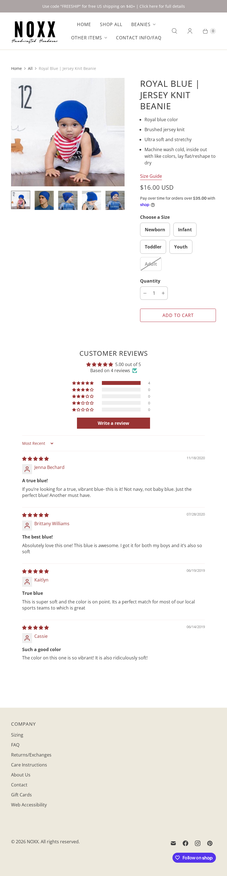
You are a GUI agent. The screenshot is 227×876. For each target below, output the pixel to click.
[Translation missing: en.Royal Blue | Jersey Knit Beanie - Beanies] (20, 200)
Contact (19, 785)
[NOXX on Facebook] (185, 843)
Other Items (86, 38)
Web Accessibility (29, 805)
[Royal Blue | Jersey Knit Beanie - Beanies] (68, 132)
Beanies (141, 24)
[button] (83, 383)
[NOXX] (34, 31)
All (30, 68)
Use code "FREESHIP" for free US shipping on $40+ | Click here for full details (113, 6)
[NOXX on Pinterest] (210, 843)
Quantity (150, 281)
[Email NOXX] (173, 843)
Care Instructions (29, 765)
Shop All (111, 24)
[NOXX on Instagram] (198, 843)
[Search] (174, 31)
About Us (20, 775)
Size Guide (151, 176)
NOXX (32, 842)
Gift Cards (21, 795)
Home (84, 24)
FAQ (15, 745)
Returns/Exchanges (31, 755)
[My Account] (190, 31)
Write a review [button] (113, 423)
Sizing (17, 735)
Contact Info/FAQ (138, 38)
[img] (35, 459)
